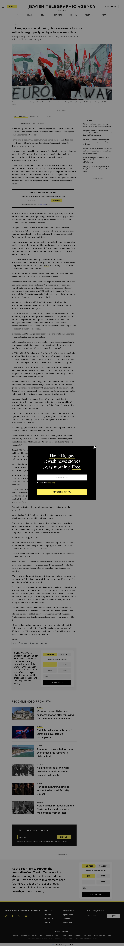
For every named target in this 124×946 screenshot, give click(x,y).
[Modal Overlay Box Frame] (62, 473)
